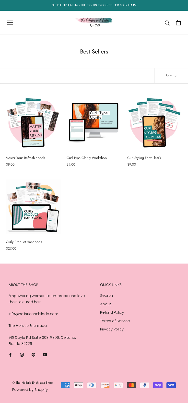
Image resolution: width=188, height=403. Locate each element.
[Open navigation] (10, 23)
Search (106, 295)
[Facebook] (10, 355)
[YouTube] (45, 355)
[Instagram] (22, 355)
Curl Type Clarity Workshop (87, 157)
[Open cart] (178, 22)
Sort (169, 75)
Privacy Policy (112, 329)
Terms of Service (115, 320)
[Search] (167, 22)
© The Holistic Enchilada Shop (32, 382)
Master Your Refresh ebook (25, 157)
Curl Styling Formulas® (144, 157)
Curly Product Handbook (24, 241)
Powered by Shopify (30, 389)
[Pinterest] (33, 355)
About (105, 304)
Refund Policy (112, 312)
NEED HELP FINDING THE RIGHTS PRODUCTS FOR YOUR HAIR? (94, 5)
